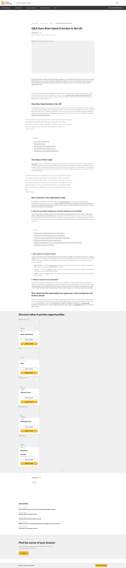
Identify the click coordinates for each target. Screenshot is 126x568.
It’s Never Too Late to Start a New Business (44, 244)
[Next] (64, 469)
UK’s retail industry (64, 201)
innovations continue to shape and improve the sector (78, 95)
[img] (12, 7)
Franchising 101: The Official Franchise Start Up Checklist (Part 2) (49, 235)
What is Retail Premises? (39, 143)
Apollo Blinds (77, 304)
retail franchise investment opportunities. (41, 115)
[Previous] (61, 469)
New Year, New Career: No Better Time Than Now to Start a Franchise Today (52, 237)
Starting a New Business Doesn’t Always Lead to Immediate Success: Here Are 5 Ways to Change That (58, 242)
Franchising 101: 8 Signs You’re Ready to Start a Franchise (47, 240)
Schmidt (47, 273)
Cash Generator (86, 303)
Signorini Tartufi (53, 265)
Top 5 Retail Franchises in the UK (42, 141)
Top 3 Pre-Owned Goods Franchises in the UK (45, 148)
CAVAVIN (49, 269)
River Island (34, 163)
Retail (34, 482)
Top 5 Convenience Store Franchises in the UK (45, 146)
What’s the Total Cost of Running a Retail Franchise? (46, 150)
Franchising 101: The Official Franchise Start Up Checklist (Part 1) (49, 233)
